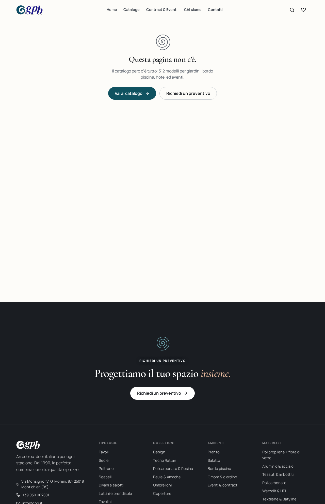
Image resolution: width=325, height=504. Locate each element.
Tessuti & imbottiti (278, 474)
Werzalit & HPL (274, 490)
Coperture (162, 493)
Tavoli (103, 451)
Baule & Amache (167, 476)
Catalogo (131, 9)
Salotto (214, 460)
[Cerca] (292, 10)
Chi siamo (193, 9)
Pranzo (214, 451)
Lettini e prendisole (115, 493)
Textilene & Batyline (279, 498)
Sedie (104, 460)
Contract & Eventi (161, 9)
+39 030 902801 (35, 495)
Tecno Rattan (164, 460)
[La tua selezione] (303, 10)
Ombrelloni (162, 484)
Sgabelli (105, 476)
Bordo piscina (219, 468)
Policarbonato (274, 482)
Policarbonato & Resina (173, 468)
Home (112, 9)
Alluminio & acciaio (278, 466)
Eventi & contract (222, 484)
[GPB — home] (29, 10)
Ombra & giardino (222, 476)
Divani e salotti (111, 484)
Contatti (215, 9)
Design (159, 451)
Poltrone (106, 468)
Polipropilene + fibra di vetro (281, 454)
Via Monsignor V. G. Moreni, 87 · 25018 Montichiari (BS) (52, 484)
